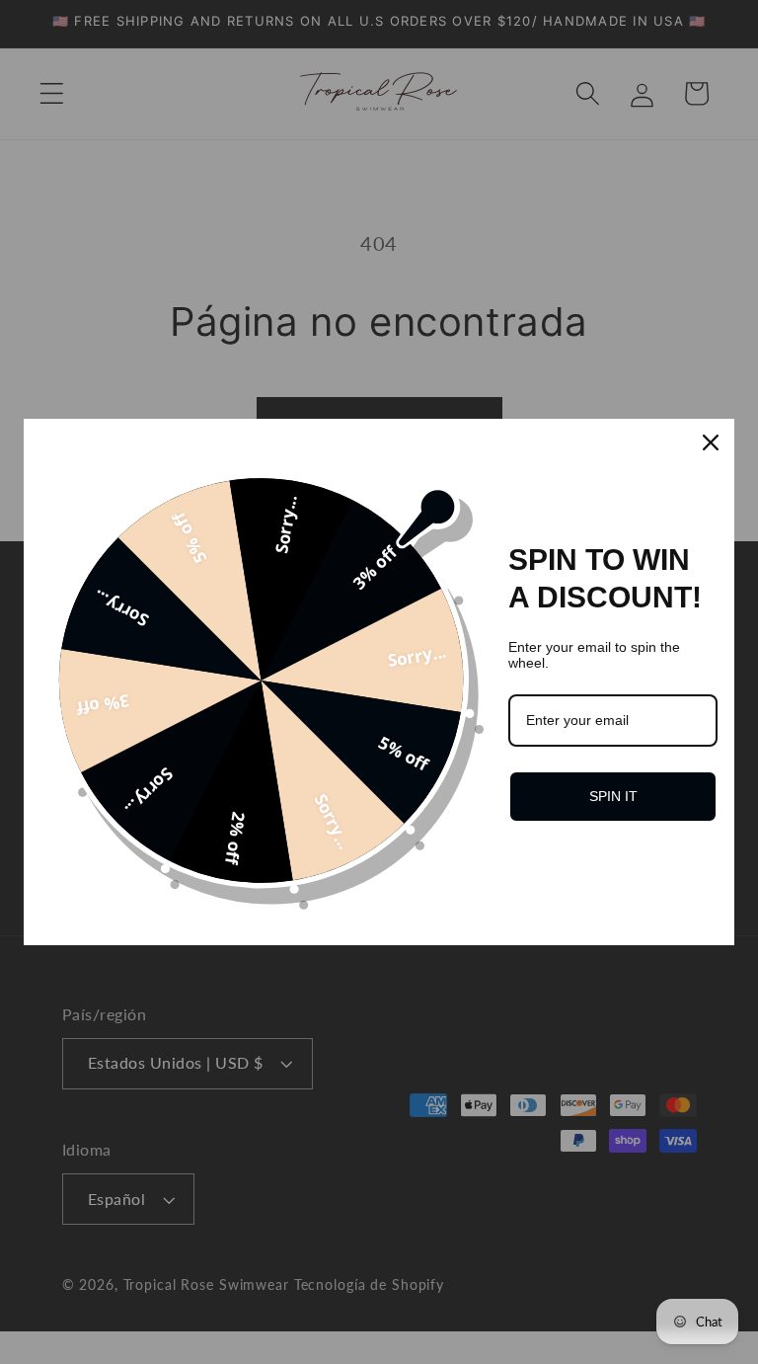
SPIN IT (613, 796)
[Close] (710, 442)
